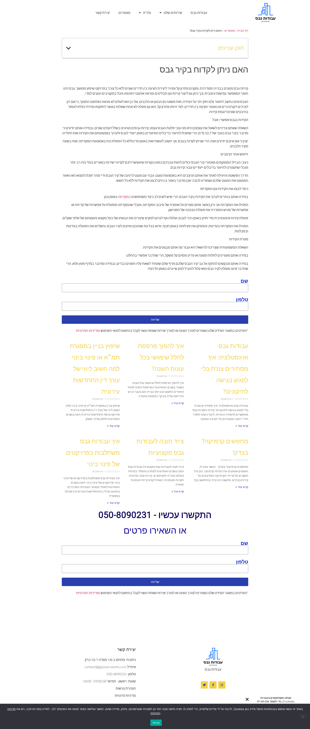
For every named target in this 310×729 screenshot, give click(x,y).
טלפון (242, 299)
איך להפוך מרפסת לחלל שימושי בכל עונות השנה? (161, 357)
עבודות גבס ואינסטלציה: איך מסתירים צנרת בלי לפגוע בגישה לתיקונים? (224, 368)
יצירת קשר (102, 13)
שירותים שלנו (173, 13)
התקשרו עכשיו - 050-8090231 (155, 515)
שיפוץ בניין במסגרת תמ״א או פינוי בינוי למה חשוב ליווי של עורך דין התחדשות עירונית (95, 368)
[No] (303, 716)
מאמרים (124, 13)
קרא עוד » (242, 426)
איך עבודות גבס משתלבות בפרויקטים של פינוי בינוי (93, 453)
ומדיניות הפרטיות (88, 330)
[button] (247, 699)
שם (244, 280)
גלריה (147, 13)
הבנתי (156, 722)
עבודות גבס (199, 13)
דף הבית (242, 30)
